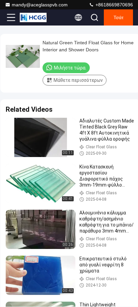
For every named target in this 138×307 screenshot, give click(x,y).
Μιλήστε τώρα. (70, 67)
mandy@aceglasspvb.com (40, 4)
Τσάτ (119, 17)
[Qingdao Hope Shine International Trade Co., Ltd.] (33, 17)
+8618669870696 (113, 4)
